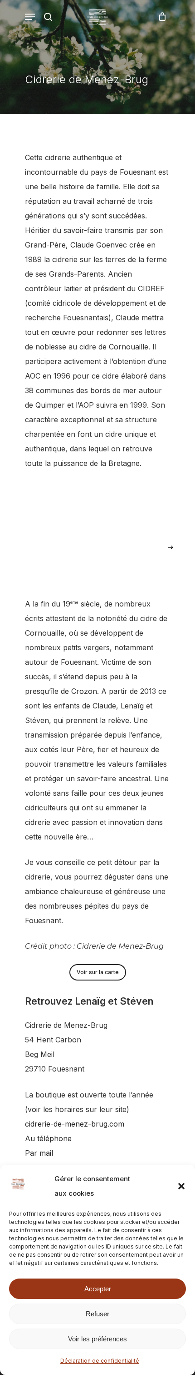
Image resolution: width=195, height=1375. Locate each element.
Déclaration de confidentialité (99, 1360)
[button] (181, 1186)
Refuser (97, 1314)
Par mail (39, 1153)
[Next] (170, 547)
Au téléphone (49, 1138)
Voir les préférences (97, 1339)
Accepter (97, 1289)
